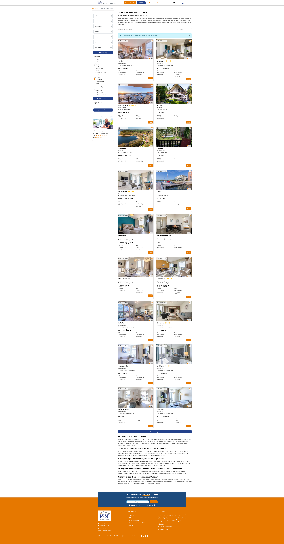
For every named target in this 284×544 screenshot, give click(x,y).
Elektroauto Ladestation (102, 88)
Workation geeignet (100, 94)
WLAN (97, 66)
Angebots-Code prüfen (103, 110)
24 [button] (124, 128)
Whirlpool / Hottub (100, 73)
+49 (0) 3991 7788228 (101, 135)
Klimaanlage (98, 86)
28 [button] (124, 41)
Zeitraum (97, 16)
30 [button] (162, 303)
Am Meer (97, 75)
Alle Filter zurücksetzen (103, 99)
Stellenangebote (163, 529)
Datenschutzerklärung (147, 505)
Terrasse (97, 64)
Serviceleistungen (134, 520)
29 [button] (162, 85)
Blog (130, 518)
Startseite (95, 8)
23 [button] (124, 303)
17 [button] (162, 128)
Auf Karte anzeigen (103, 53)
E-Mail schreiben (104, 525)
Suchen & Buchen (130, 3)
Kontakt (131, 525)
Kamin (97, 84)
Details (150, 78)
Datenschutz (104, 536)
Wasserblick (98, 79)
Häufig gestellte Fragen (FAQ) (137, 523)
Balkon (97, 62)
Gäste (96, 21)
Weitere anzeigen (154, 432)
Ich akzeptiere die (136, 505)
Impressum (126, 536)
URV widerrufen (135, 536)
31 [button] (162, 258)
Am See (97, 77)
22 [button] (124, 215)
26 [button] (162, 41)
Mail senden (98, 137)
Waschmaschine (99, 81)
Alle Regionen (98, 26)
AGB (99, 536)
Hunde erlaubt (99, 68)
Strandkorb (98, 90)
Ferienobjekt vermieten (165, 527)
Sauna (97, 71)
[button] (166, 3)
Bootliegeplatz (99, 92)
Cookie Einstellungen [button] (116, 536)
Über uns (161, 524)
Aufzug (97, 60)
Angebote (141, 3)
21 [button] (162, 346)
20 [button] (124, 85)
